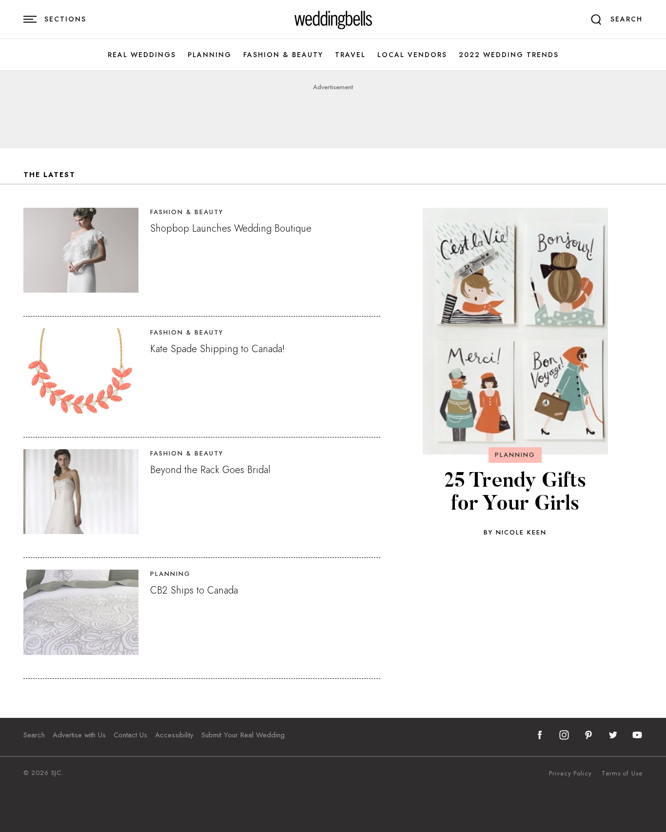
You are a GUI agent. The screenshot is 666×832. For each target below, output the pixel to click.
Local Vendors (412, 55)
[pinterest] (588, 735)
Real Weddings (142, 55)
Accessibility (174, 735)
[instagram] (564, 735)
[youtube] (637, 735)
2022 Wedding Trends (509, 55)
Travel (350, 55)
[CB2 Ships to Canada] (80, 612)
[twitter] (613, 735)
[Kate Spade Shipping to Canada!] (80, 370)
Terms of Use (622, 773)
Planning (210, 55)
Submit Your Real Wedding (243, 735)
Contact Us (130, 735)
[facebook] (539, 735)
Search (34, 735)
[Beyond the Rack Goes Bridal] (80, 491)
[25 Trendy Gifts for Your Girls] (515, 331)
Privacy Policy (570, 773)
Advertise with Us (79, 735)
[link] (333, 19)
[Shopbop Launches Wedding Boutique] (80, 250)
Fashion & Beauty (283, 55)
